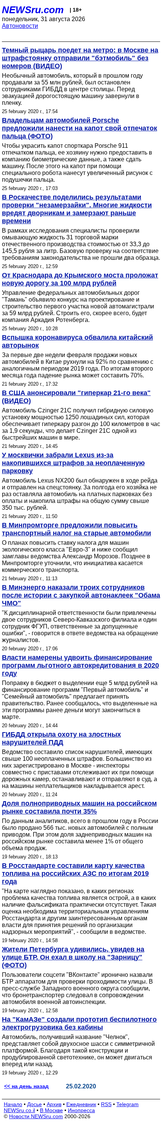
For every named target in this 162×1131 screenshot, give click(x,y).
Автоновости (20, 26)
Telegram (127, 1104)
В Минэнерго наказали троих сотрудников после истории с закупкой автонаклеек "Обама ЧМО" (81, 595)
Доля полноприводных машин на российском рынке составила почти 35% (79, 807)
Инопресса (81, 1110)
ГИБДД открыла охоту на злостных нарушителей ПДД (61, 738)
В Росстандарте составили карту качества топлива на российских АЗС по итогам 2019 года (75, 873)
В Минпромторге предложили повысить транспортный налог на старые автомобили (76, 529)
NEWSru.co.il (19, 1110)
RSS (106, 1104)
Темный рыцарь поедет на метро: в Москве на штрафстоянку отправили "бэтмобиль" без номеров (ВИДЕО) (80, 58)
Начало (13, 1104)
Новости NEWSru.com (36, 1116)
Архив (54, 1104)
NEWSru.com (33, 9)
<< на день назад (26, 1086)
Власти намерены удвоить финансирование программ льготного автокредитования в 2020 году (80, 665)
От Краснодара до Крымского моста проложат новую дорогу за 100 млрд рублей (80, 279)
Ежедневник (81, 1104)
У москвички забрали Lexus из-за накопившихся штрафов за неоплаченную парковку (73, 463)
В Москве (51, 1110)
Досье (34, 1104)
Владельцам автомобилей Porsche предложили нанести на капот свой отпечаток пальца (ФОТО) (79, 128)
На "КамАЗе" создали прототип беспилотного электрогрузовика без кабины (79, 1023)
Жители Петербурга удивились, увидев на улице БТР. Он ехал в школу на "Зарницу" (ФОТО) (73, 957)
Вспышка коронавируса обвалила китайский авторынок (77, 341)
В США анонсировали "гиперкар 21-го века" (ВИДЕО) (76, 397)
